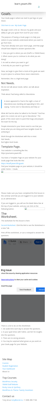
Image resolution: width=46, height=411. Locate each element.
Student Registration (10, 366)
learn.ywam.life (23, 3)
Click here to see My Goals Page (13, 25)
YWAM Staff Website (10, 384)
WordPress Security (9, 381)
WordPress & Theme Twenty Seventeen (17, 390)
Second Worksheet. (8, 225)
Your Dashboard (8, 369)
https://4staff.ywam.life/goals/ (12, 163)
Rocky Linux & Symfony (11, 387)
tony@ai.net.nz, (17, 400)
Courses (5, 363)
